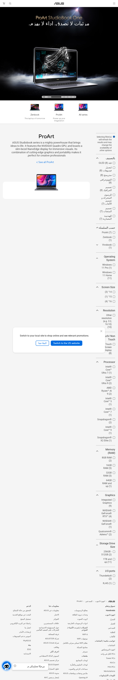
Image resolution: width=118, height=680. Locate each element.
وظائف (56, 647)
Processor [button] (109, 361)
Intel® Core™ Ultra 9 (108, 377)
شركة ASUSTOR (52, 638)
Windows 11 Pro (107, 264)
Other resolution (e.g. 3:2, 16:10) (107, 315)
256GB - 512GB (107, 550)
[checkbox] (105, 199)
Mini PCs (111, 667)
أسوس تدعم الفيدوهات (22, 636)
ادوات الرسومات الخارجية (78, 623)
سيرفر (85, 652)
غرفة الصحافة (53, 634)
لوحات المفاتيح (82, 660)
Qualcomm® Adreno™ (108, 531)
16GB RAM (109, 464)
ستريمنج (111, 174)
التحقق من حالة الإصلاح (22, 610)
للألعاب (112, 636)
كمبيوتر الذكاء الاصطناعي (49, 656)
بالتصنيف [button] (110, 158)
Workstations (109, 671)
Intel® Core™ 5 (107, 397)
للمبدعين (111, 628)
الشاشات (111, 645)
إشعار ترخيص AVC (51, 677)
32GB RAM (109, 472)
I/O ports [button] (110, 570)
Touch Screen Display (108, 344)
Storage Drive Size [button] (107, 545)
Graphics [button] (110, 495)
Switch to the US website (66, 343)
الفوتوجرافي (109, 179)
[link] (59, 3)
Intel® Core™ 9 (107, 426)
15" (113, 296)
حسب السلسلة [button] (107, 227)
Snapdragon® (108, 418)
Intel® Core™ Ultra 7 (108, 367)
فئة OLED (110, 162)
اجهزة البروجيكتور (108, 650)
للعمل (113, 624)
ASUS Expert (53, 664)
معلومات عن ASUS (51, 610)
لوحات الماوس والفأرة (79, 665)
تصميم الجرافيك (107, 186)
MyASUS (27, 641)
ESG (29, 649)
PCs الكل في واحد (108, 654)
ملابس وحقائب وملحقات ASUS (75, 673)
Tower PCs (110, 658)
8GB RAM (110, 457)
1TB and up (109, 558)
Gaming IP (83, 678)
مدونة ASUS (54, 673)
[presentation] (114, 137)
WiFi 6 (85, 634)
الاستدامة (27, 654)
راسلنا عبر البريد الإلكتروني (20, 623)
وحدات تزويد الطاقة (80, 615)
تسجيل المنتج (25, 619)
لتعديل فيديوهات (107, 166)
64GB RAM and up (107, 480)
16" (113, 300)
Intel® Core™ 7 (107, 408)
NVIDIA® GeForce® (110, 521)
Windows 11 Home (109, 272)
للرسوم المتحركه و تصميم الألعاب (107, 195)
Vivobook (110, 244)
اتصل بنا (28, 628)
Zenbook (110, 236)
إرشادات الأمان (25, 632)
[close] (101, 331)
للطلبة (112, 632)
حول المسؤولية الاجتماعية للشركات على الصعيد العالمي (47, 629)
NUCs (112, 662)
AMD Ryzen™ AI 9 (107, 388)
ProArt (112, 231)
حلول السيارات (53, 669)
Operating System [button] (109, 258)
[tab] (68, 97)
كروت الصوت (82, 619)
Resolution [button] (109, 310)
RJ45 (112, 582)
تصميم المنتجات (107, 207)
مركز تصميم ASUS (51, 660)
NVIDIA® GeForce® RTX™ (107, 510)
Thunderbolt (109, 575)
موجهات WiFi (82, 639)
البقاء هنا (42, 343)
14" (113, 291)
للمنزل (112, 619)
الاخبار (56, 615)
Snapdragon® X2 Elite (108, 437)
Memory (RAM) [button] (110, 451)
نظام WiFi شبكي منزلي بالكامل (75, 643)
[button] (114, 3)
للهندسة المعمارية (110, 216)
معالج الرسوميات (81, 610)
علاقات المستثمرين (51, 623)
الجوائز (56, 619)
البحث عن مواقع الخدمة (22, 615)
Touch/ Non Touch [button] (108, 337)
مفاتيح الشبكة (82, 647)
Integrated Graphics (110, 500)
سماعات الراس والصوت (78, 669)
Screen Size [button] (108, 287)
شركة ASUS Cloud (51, 643)
